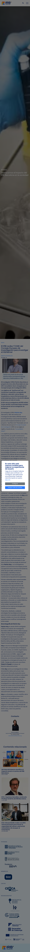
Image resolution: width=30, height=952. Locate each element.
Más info (7, 480)
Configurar (15, 483)
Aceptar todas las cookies (15, 487)
